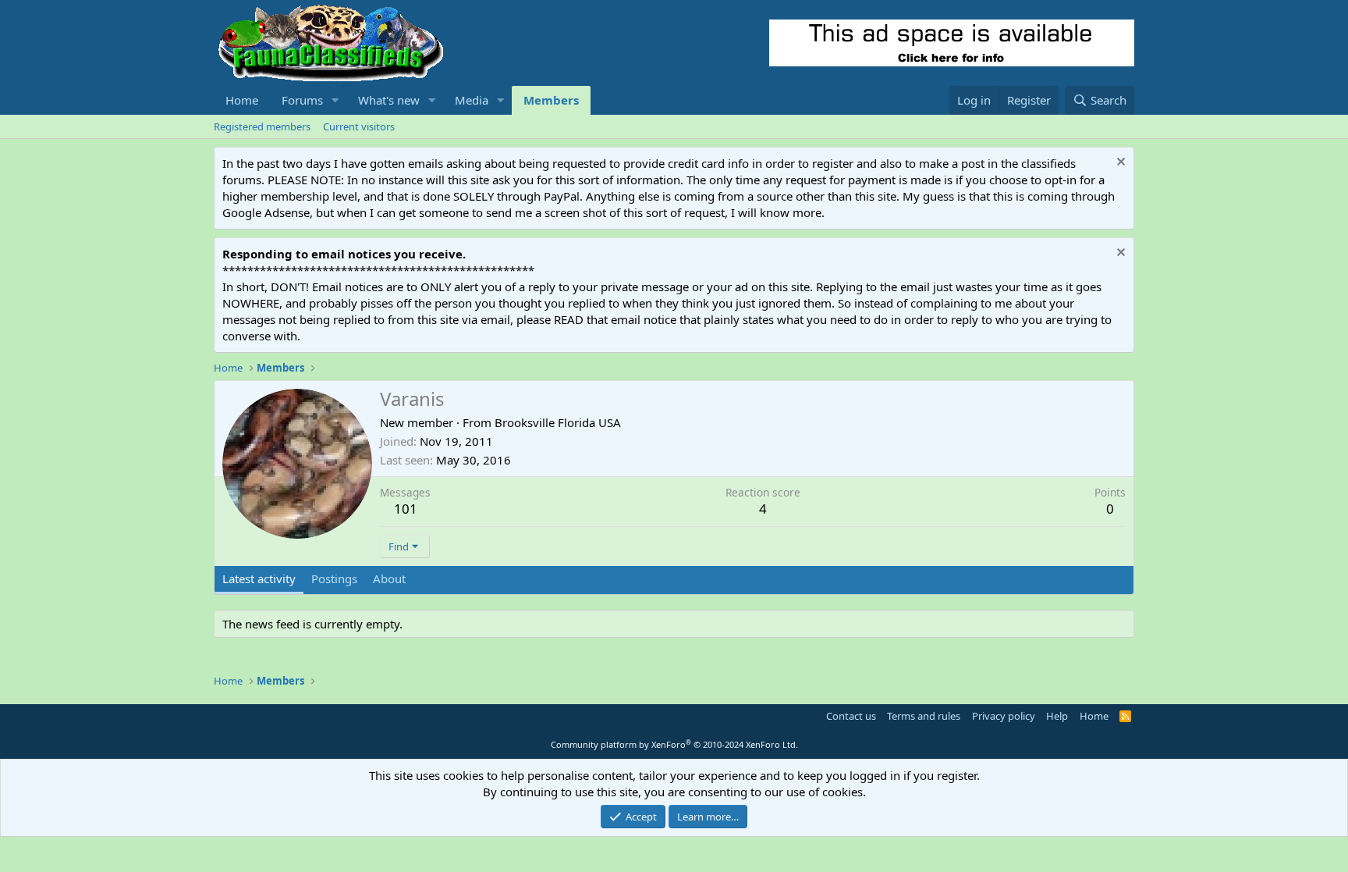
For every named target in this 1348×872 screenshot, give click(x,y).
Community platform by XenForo (674, 744)
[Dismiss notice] (1119, 163)
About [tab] (389, 578)
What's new (389, 100)
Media (471, 100)
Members (551, 100)
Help (1057, 716)
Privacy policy (1003, 716)
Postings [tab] (334, 578)
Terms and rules (923, 716)
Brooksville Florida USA (558, 422)
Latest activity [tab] (259, 578)
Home (241, 100)
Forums (302, 100)
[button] (335, 100)
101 (405, 509)
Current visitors (359, 126)
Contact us (851, 716)
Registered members (262, 126)
